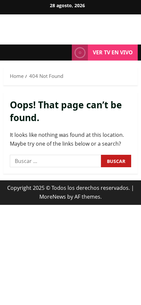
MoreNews (52, 196)
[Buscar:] (55, 161)
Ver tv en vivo (113, 52)
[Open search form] (64, 52)
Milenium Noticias (70, 26)
